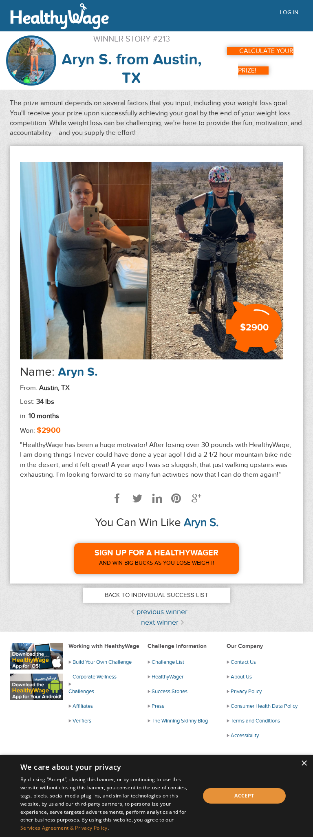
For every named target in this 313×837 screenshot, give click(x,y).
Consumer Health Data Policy (264, 706)
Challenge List (168, 662)
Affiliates (83, 706)
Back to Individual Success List (156, 595)
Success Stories (169, 691)
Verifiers (82, 721)
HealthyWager (167, 677)
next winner (160, 622)
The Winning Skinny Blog (180, 721)
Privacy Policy (246, 691)
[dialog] (156, 796)
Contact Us (243, 662)
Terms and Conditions (255, 721)
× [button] (304, 763)
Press (158, 706)
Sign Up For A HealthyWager (156, 553)
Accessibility (245, 735)
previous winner (162, 612)
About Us (241, 677)
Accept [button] (244, 795)
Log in (289, 12)
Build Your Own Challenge (102, 662)
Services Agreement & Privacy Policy (64, 827)
